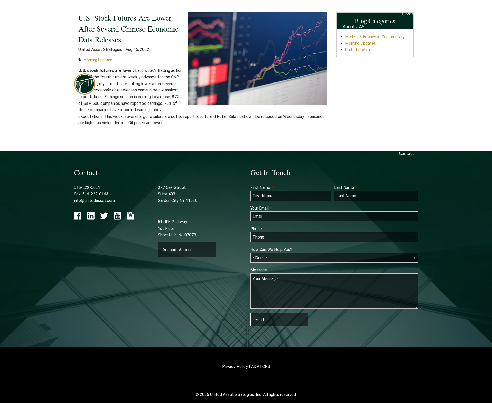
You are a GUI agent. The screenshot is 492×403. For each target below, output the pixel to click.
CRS (266, 366)
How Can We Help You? (271, 249)
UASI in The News (360, 65)
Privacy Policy (235, 366)
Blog (395, 128)
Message (277, 269)
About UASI (354, 27)
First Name (279, 187)
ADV (255, 366)
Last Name (363, 187)
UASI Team (353, 39)
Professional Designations (368, 77)
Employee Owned (360, 52)
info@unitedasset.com (94, 200)
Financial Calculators (363, 128)
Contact (406, 154)
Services (354, 90)
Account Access (358, 116)
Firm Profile (383, 39)
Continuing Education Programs (373, 141)
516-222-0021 (87, 187)
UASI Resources (358, 103)
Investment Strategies (392, 90)
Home (408, 14)
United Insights (396, 116)
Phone (275, 228)
